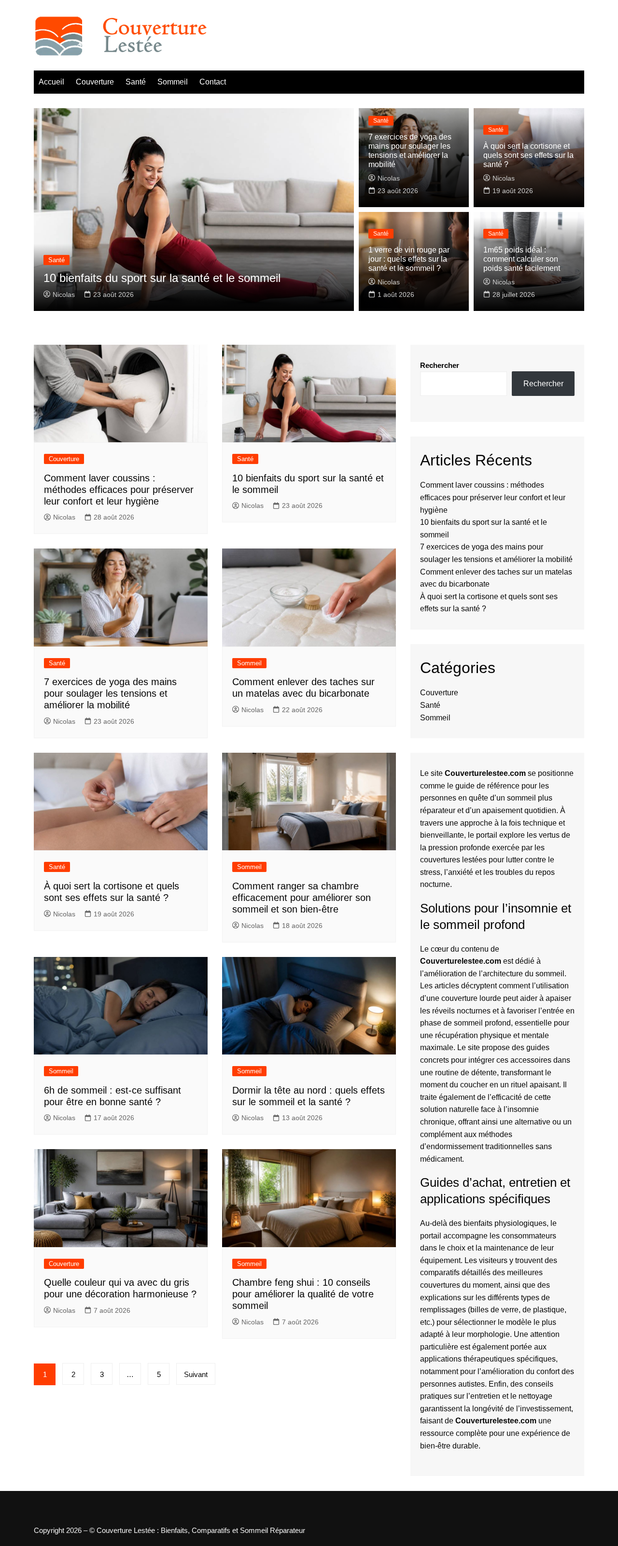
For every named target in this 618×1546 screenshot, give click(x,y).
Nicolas (64, 294)
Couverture (95, 82)
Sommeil (172, 82)
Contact (212, 82)
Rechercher (439, 365)
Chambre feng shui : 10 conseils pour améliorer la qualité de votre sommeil (303, 1294)
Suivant (196, 1374)
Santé (136, 82)
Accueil (51, 82)
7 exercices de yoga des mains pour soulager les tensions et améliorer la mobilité (110, 693)
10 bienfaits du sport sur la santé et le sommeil (162, 277)
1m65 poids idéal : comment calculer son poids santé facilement (521, 259)
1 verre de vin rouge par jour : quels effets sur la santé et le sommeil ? (408, 259)
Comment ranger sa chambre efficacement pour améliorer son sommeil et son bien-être (301, 897)
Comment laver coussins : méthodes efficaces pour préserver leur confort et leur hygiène (119, 489)
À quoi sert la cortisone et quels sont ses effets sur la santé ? (528, 155)
